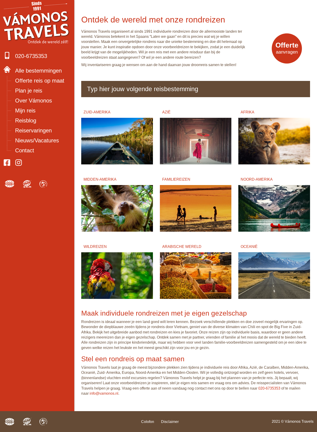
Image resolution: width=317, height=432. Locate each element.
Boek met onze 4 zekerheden (37, 23)
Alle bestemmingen (38, 70)
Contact (24, 150)
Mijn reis (25, 110)
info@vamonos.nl (104, 393)
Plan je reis (28, 90)
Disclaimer (170, 422)
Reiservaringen (33, 130)
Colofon (147, 422)
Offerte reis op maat (39, 80)
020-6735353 (31, 56)
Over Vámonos (33, 100)
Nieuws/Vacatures (37, 140)
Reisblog (25, 120)
